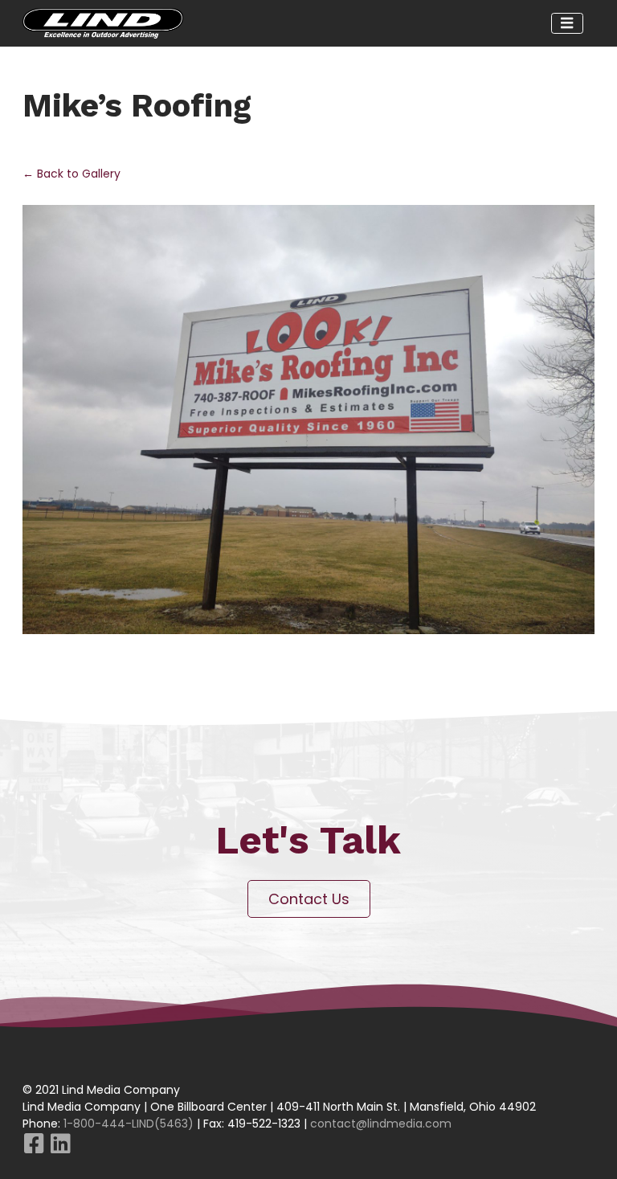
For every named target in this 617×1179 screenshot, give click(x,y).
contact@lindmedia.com (381, 1124)
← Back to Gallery (71, 174)
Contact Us (308, 899)
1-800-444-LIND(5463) (128, 1124)
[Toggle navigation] (567, 24)
